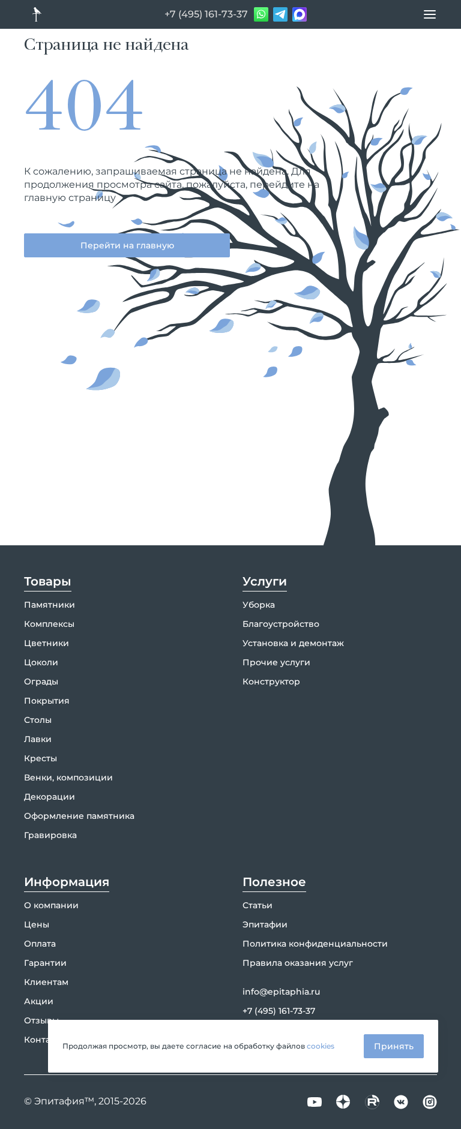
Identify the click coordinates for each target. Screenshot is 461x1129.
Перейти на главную (127, 245)
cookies (320, 1045)
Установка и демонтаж (293, 643)
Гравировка (50, 835)
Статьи (258, 905)
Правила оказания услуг (298, 962)
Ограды (41, 681)
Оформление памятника (79, 815)
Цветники (46, 643)
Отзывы (41, 1020)
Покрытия (47, 700)
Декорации (49, 796)
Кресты (40, 758)
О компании (51, 905)
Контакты (45, 1039)
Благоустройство (281, 623)
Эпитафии (265, 924)
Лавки (38, 739)
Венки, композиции (68, 777)
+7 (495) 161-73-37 (206, 14)
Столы (38, 719)
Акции (38, 1001)
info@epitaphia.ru (281, 991)
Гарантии (45, 962)
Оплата (40, 943)
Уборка (259, 604)
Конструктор (271, 681)
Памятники (49, 604)
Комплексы (49, 623)
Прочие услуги (276, 662)
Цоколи (41, 662)
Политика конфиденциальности (315, 943)
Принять (394, 1046)
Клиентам (46, 982)
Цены (36, 924)
